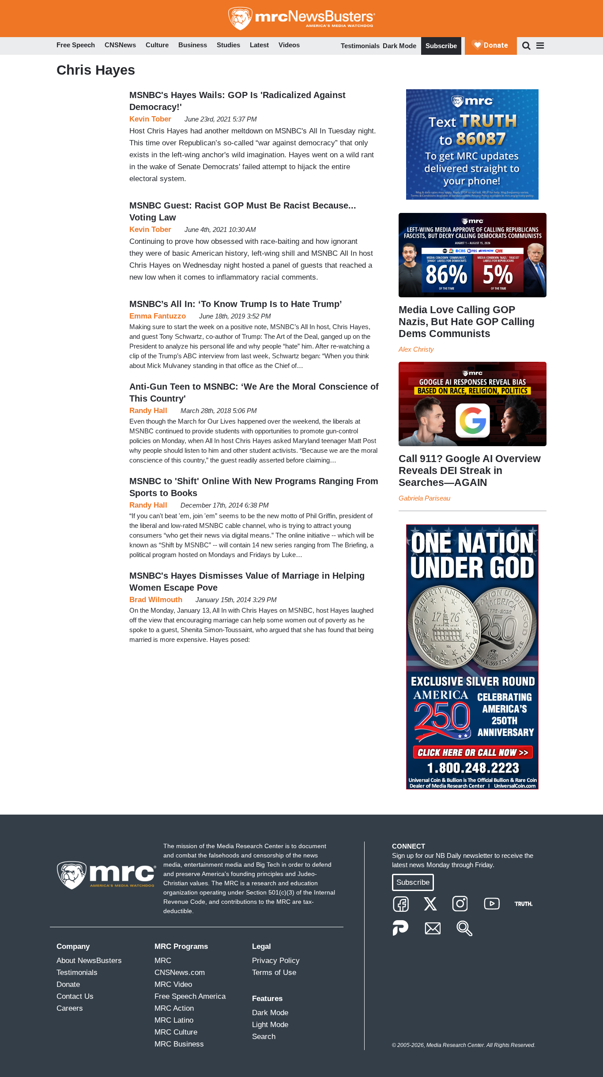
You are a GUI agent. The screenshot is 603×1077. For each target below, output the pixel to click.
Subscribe (441, 45)
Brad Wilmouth (155, 599)
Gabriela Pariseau (424, 498)
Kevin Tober (150, 119)
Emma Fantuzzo (157, 316)
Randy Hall (148, 410)
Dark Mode (399, 45)
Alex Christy (416, 349)
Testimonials (360, 45)
